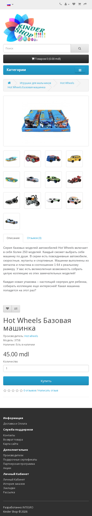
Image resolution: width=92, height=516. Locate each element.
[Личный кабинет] (67, 4)
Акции (7, 468)
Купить (46, 381)
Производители (13, 455)
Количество (10, 361)
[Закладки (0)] (73, 4)
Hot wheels (31, 336)
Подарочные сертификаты (20, 459)
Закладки (9, 488)
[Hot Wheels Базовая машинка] (46, 121)
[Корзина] (79, 4)
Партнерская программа (19, 464)
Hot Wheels (67, 83)
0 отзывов (30, 390)
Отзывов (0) (34, 238)
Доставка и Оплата (15, 423)
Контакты (9, 435)
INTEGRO (27, 507)
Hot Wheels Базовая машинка (26, 87)
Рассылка (9, 492)
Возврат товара (13, 439)
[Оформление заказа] (85, 4)
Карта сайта (10, 444)
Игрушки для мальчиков (35, 83)
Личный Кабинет (14, 479)
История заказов (14, 484)
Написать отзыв (48, 390)
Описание (13, 238)
